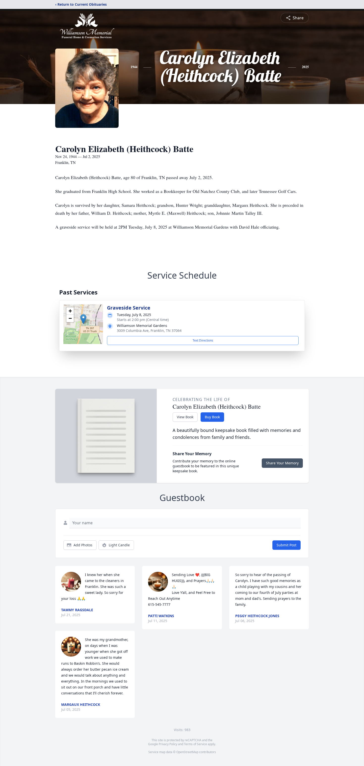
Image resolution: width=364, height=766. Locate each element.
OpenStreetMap (187, 752)
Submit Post (286, 545)
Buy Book (212, 417)
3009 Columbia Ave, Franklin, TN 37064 (149, 330)
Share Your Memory (282, 463)
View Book (185, 417)
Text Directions (203, 340)
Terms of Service (195, 744)
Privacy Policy (168, 744)
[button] (83, 319)
